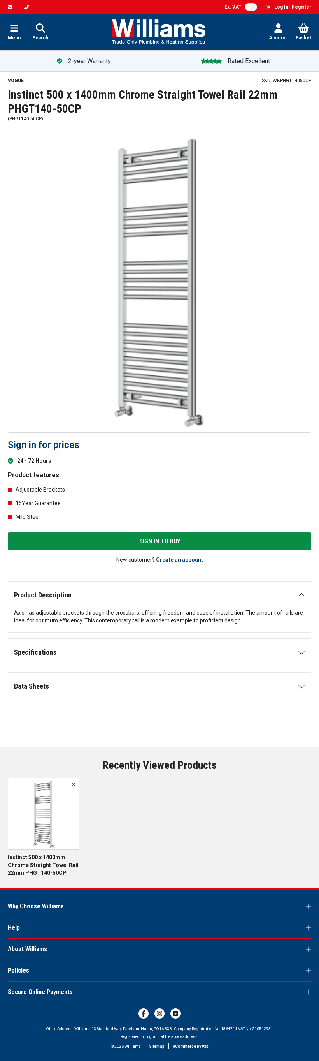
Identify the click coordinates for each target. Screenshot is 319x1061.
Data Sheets (31, 686)
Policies (18, 970)
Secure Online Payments (40, 992)
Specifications (35, 652)
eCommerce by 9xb (191, 1046)
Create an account (179, 560)
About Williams (27, 949)
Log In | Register (292, 7)
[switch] (251, 7)
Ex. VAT (233, 7)
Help (14, 927)
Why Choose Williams (36, 906)
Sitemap (157, 1046)
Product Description (43, 595)
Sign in (22, 444)
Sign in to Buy (159, 541)
